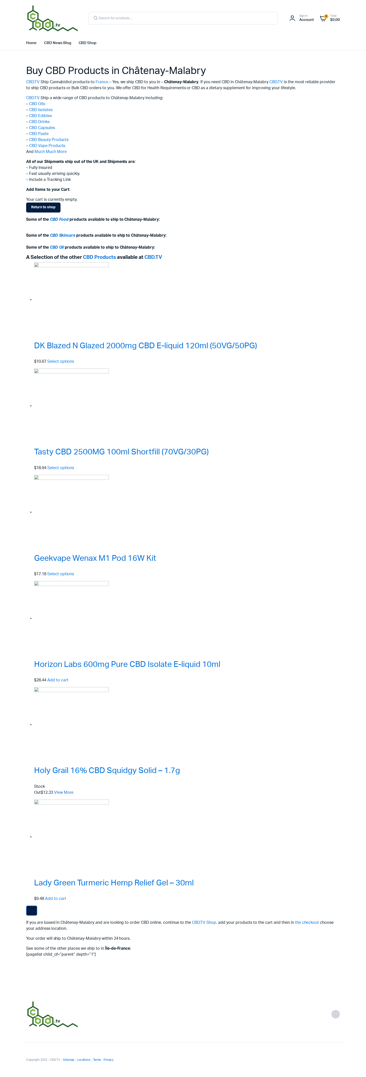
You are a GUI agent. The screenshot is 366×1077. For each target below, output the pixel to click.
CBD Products (99, 257)
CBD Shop (88, 43)
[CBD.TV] (52, 18)
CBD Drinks (39, 122)
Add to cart (57, 680)
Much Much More (51, 152)
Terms (97, 1059)
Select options (60, 361)
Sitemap (68, 1059)
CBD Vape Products (47, 146)
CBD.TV (33, 82)
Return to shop (43, 207)
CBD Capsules (42, 128)
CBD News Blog (57, 43)
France (102, 82)
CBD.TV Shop (204, 923)
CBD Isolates (41, 110)
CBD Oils (37, 104)
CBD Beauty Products (48, 140)
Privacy (109, 1059)
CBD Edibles (40, 116)
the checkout (307, 923)
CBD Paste (39, 134)
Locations (83, 1059)
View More (64, 792)
